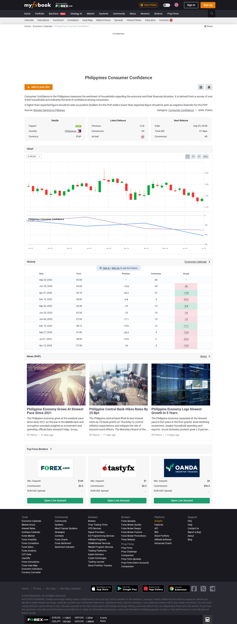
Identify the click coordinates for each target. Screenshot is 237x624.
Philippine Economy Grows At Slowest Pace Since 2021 (55, 411)
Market (90, 13)
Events (103, 618)
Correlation (73, 20)
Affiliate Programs (97, 539)
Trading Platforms (97, 550)
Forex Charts (61, 539)
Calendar (29, 20)
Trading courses (96, 562)
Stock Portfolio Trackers (100, 565)
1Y (187, 156)
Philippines (70, 131)
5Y (199, 156)
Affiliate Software (162, 539)
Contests (165, 20)
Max (205, 156)
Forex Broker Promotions (133, 536)
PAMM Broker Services (99, 543)
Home (27, 13)
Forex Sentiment (63, 543)
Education (150, 20)
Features (158, 524)
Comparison (127, 566)
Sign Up (207, 5)
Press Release (128, 539)
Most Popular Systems (66, 528)
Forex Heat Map (30, 565)
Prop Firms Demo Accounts (135, 562)
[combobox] (34, 156)
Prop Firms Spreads (131, 559)
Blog (190, 539)
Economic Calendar (31, 521)
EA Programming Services (101, 536)
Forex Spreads (128, 521)
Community (119, 13)
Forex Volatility (29, 539)
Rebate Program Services (100, 547)
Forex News (27, 547)
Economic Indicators (32, 569)
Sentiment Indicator (64, 547)
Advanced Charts (163, 543)
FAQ (190, 521)
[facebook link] (194, 588)
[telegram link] (212, 588)
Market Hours (103, 20)
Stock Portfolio (161, 536)
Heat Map (87, 20)
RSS (156, 532)
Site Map (51, 588)
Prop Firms (173, 13)
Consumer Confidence (181, 110)
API (156, 528)
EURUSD (56, 617)
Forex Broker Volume (131, 532)
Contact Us (193, 528)
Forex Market (28, 536)
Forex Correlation (30, 543)
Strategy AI (76, 13)
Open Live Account (55, 500)
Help (190, 524)
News (133, 13)
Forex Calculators (30, 562)
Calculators (43, 20)
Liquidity (26, 558)
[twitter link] (203, 588)
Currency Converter (31, 572)
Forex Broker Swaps (131, 528)
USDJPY (56, 621)
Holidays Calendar (31, 532)
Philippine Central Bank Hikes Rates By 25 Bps (118, 411)
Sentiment (58, 20)
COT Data (26, 554)
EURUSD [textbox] (32, 156)
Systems (103, 13)
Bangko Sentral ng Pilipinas (49, 110)
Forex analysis (29, 550)
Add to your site (40, 87)
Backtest (57, 13)
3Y (193, 156)
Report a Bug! (194, 532)
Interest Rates (134, 20)
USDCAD (79, 621)
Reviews (145, 13)
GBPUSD (79, 617)
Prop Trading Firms (98, 524)
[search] (214, 14)
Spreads (118, 20)
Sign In (191, 5)
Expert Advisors (96, 554)
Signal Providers (96, 532)
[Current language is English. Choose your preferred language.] (176, 5)
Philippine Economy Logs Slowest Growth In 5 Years (176, 411)
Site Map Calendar (70, 588)
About (191, 536)
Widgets (158, 521)
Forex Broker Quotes (131, 524)
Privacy (37, 588)
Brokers (158, 13)
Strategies (60, 532)
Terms (25, 588)
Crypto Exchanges (97, 558)
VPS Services (94, 528)
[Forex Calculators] (207, 619)
